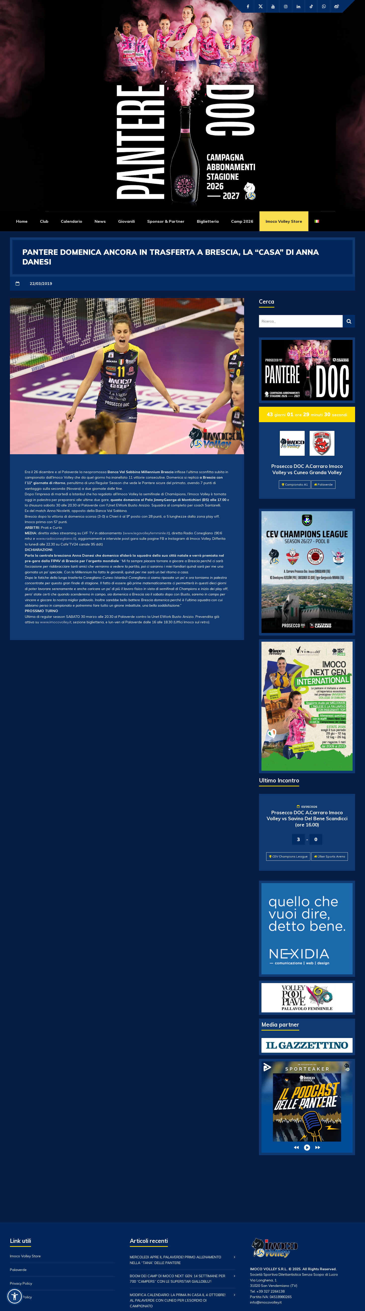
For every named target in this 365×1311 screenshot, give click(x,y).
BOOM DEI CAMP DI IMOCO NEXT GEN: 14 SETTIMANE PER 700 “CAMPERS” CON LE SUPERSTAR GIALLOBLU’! (177, 1279)
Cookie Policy (21, 1297)
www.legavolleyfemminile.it (146, 533)
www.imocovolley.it (55, 622)
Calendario (71, 221)
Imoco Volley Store (284, 221)
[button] (14, 1296)
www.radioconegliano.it (55, 538)
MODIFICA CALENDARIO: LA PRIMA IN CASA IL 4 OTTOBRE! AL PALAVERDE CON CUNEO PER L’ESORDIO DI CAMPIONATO (177, 1300)
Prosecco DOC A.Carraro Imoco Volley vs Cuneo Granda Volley (307, 469)
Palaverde (325, 484)
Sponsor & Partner (165, 221)
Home (22, 221)
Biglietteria (208, 221)
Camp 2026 (242, 221)
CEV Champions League (290, 856)
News (100, 221)
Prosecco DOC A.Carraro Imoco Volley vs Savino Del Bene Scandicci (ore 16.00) (307, 819)
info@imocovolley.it (266, 1302)
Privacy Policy (21, 1283)
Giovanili (126, 221)
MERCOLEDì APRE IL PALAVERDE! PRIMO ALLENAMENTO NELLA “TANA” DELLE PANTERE (175, 1260)
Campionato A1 (296, 484)
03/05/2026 (309, 807)
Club (44, 221)
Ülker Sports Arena (331, 856)
